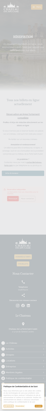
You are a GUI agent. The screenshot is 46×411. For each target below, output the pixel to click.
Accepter (39, 406)
